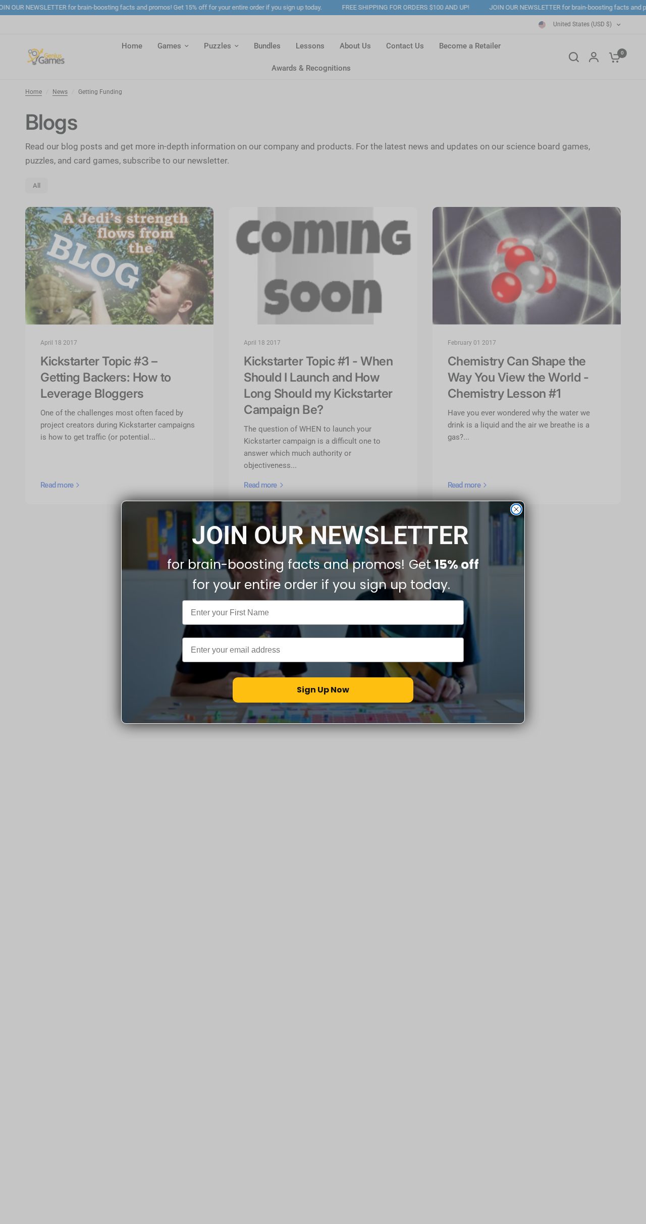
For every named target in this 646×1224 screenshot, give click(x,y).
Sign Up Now (323, 690)
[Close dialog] (516, 509)
